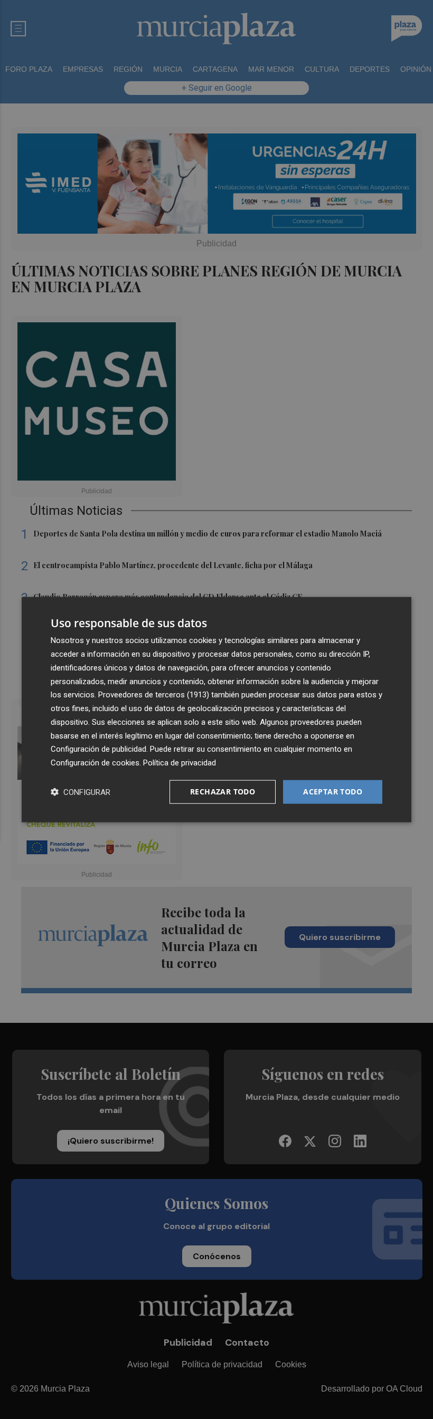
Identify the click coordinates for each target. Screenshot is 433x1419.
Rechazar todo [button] (222, 792)
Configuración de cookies (95, 763)
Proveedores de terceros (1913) (153, 694)
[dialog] (216, 709)
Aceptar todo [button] (332, 792)
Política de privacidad (179, 763)
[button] (80, 791)
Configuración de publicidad (98, 749)
